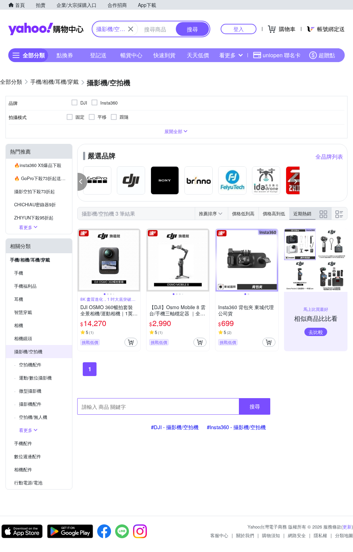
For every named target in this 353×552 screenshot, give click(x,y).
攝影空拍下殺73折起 (34, 191)
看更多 (227, 55)
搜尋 (255, 406)
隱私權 (320, 535)
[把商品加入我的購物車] (131, 342)
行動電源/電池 (28, 482)
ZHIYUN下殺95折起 (33, 217)
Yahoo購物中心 (45, 29)
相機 (18, 325)
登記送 (98, 55)
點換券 (65, 55)
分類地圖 (344, 535)
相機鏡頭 (23, 338)
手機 (18, 272)
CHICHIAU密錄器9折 (35, 204)
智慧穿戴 (23, 312)
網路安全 (297, 535)
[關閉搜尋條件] (131, 29)
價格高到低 (274, 213)
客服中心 (219, 535)
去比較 (316, 331)
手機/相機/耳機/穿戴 (30, 259)
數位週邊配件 (27, 456)
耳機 (18, 299)
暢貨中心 (131, 55)
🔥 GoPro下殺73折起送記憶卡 (43, 178)
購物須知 (271, 535)
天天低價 (198, 55)
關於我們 (245, 535)
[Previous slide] (82, 260)
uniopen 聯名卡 (282, 55)
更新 (347, 526)
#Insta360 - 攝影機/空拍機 (236, 427)
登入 (238, 28)
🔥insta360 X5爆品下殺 (37, 165)
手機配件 (23, 443)
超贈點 (327, 55)
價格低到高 (243, 213)
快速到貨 (164, 55)
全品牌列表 (329, 156)
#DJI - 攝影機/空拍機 (175, 427)
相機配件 (23, 469)
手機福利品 (25, 286)
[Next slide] (135, 260)
